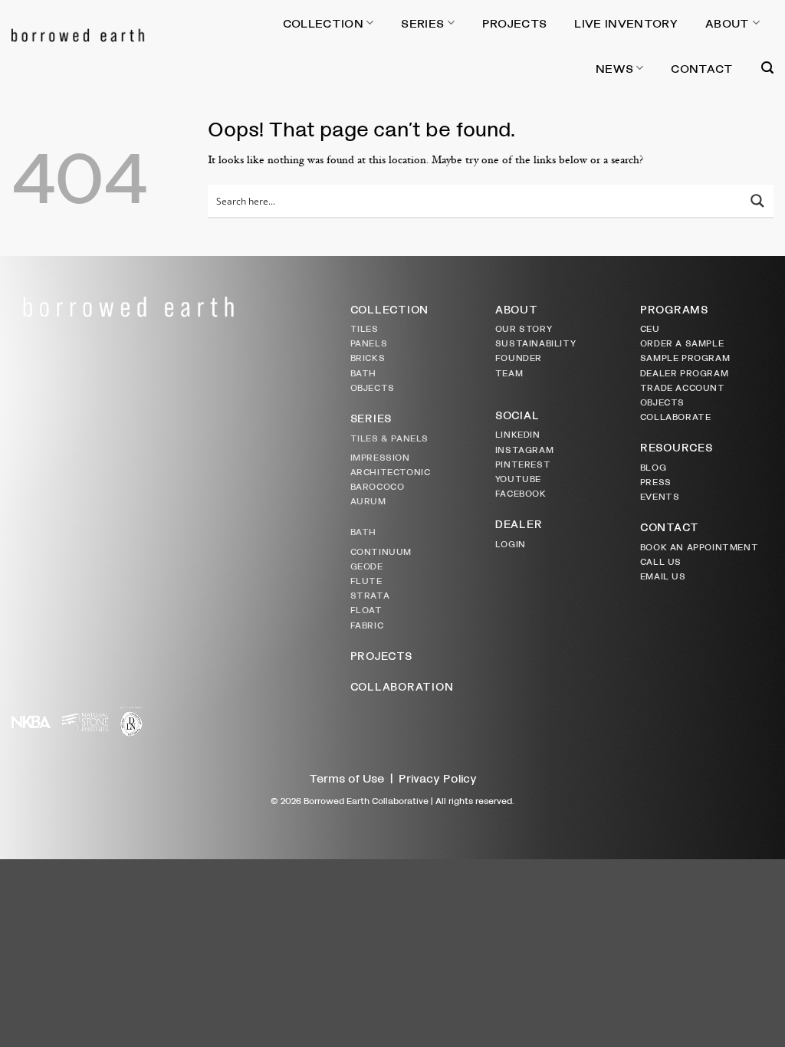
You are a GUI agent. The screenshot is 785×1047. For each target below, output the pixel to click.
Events (660, 496)
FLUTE (366, 580)
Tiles (364, 328)
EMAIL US (663, 575)
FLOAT (366, 609)
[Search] (767, 67)
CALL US (661, 561)
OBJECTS (372, 387)
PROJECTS (381, 655)
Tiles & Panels (389, 437)
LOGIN (510, 543)
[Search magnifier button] (757, 201)
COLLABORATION (402, 686)
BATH (363, 372)
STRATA (370, 594)
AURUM (368, 500)
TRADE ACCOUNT (682, 387)
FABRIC (367, 624)
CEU (650, 328)
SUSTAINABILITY (535, 342)
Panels (369, 342)
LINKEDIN (517, 433)
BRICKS (368, 357)
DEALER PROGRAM (684, 372)
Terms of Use (346, 777)
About (727, 22)
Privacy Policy (438, 777)
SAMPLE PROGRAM (685, 357)
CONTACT (669, 526)
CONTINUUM (381, 551)
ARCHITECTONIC (390, 471)
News (614, 68)
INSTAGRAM (524, 449)
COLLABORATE (675, 416)
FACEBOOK (521, 492)
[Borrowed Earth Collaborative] (131, 34)
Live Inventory (625, 22)
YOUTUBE (518, 478)
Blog (653, 466)
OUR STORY (523, 328)
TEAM (509, 372)
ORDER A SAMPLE (682, 342)
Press (656, 481)
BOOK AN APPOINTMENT (699, 546)
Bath (363, 531)
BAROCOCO (377, 486)
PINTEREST (522, 463)
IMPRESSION (380, 456)
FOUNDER (518, 357)
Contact (702, 68)
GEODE (366, 565)
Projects (514, 22)
